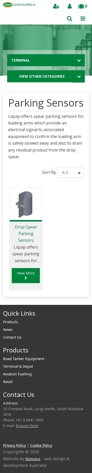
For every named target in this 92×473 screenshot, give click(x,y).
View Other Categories (42, 76)
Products (10, 321)
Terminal (20, 60)
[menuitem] (46, 322)
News (8, 329)
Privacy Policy (14, 445)
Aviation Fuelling (17, 374)
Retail (8, 381)
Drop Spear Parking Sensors (26, 233)
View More (26, 273)
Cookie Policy (41, 445)
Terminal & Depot (18, 366)
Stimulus (32, 458)
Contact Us (12, 337)
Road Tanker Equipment (23, 358)
